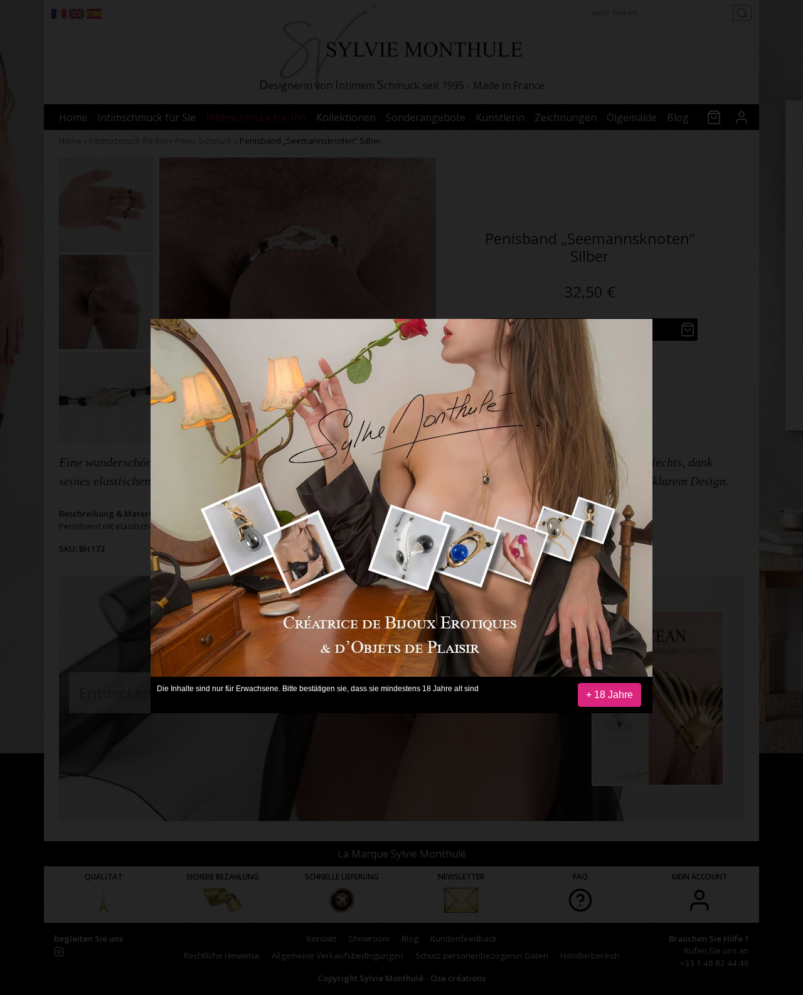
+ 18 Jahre (609, 694)
